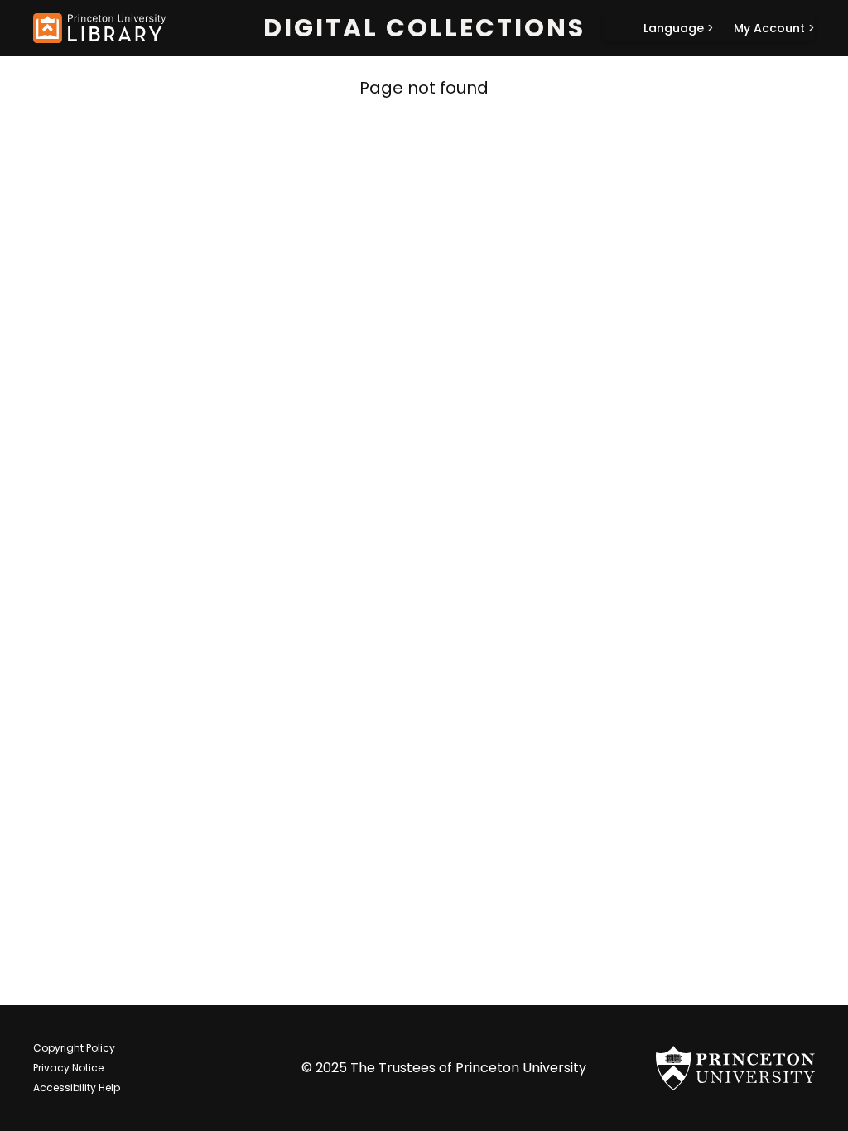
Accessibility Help (76, 1087)
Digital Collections (424, 28)
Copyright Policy (74, 1048)
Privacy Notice (68, 1068)
